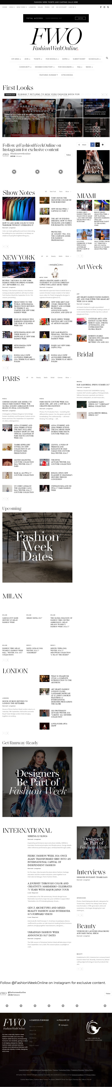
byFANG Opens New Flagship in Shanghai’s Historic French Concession (61, 476)
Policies (55, 1070)
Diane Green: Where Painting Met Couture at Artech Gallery (61, 321)
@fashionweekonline (20, 153)
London (32, 7)
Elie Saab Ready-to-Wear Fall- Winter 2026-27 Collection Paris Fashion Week (61, 335)
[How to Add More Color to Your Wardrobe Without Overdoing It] (18, 209)
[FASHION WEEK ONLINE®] (56, 39)
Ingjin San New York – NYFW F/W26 (61, 346)
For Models (51, 59)
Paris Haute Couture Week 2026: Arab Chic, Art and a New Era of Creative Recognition (55, 404)
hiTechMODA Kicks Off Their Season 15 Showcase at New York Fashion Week (24, 335)
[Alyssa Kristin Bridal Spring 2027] (82, 415)
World (61, 107)
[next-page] (7, 246)
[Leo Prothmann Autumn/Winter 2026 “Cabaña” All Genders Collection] (44, 713)
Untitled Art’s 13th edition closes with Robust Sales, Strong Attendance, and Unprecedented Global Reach (98, 324)
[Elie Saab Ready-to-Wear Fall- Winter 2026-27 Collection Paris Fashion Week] (44, 334)
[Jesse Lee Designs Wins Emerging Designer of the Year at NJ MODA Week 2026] (7, 321)
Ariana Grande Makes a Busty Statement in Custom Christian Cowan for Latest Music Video (54, 282)
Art (47, 256)
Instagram (64, 1025)
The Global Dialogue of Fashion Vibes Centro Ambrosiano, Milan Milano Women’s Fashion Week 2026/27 (61, 622)
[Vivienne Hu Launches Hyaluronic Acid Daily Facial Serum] (93, 946)
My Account (61, 7)
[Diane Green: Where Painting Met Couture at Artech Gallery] (44, 321)
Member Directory (44, 67)
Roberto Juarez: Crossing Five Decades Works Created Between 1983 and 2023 (98, 339)
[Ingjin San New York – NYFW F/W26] (44, 347)
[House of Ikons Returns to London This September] (96, 127)
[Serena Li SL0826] (69, 108)
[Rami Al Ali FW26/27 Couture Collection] (7, 475)
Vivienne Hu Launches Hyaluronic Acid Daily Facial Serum (93, 932)
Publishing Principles (77, 1070)
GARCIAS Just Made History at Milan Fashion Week (10, 620)
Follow (68, 155)
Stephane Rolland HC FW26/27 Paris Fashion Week (61, 488)
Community (24, 67)
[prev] (102, 94)
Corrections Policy (64, 1070)
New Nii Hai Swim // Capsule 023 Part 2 (60, 210)
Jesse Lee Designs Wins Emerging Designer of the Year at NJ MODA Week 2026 (24, 322)
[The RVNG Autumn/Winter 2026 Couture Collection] (44, 462)
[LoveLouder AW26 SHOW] (44, 726)
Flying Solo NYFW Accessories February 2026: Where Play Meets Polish (61, 358)
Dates (65, 59)
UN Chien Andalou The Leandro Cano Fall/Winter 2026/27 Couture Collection (24, 489)
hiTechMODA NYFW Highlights (22, 346)
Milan (40, 7)
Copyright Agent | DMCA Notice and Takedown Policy (35, 1070)
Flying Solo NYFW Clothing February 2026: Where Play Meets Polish (24, 358)
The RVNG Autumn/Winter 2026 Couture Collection (61, 462)
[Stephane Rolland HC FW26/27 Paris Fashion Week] (44, 488)
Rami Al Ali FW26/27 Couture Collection (24, 474)
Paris (47, 7)
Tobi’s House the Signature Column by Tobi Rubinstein (61, 200)
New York (21, 7)
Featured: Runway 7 (48, 75)
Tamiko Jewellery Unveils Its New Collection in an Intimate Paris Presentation (22, 449)
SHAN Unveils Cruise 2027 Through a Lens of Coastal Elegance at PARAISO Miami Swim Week (101, 245)
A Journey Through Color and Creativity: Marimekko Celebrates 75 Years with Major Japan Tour (50, 886)
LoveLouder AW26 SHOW (59, 725)
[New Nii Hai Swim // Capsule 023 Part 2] (44, 211)
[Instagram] (104, 7)
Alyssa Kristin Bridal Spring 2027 (97, 414)
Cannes (60, 377)
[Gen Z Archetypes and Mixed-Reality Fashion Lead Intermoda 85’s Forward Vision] (13, 914)
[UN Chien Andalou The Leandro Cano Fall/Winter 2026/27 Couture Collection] (7, 488)
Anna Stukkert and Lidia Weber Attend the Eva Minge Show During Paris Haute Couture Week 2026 (60, 429)
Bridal (52, 377)
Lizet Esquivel (33, 893)
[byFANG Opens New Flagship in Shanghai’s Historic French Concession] (44, 475)
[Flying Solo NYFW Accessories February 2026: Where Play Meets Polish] (44, 357)
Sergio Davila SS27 (34, 618)
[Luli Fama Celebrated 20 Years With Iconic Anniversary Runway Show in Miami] (84, 234)
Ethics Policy (89, 1070)
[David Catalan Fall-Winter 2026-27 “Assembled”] (37, 638)
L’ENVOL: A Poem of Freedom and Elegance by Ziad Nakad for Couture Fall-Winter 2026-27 (60, 449)
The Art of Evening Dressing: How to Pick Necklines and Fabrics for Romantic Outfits (61, 222)
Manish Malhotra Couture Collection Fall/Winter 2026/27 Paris (24, 463)
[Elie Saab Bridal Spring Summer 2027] (93, 370)
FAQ (78, 67)
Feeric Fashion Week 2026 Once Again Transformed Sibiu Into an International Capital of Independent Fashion (49, 860)
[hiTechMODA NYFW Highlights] (7, 347)
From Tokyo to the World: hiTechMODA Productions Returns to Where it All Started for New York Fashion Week (24, 307)
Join (11, 7)
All (46, 191)
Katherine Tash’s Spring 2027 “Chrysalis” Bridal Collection (98, 404)
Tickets (37, 59)
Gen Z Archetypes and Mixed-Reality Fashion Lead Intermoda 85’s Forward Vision (49, 910)
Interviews (81, 898)
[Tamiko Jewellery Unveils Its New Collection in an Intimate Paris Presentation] (7, 447)
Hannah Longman (9, 227)
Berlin (60, 256)
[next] (106, 94)
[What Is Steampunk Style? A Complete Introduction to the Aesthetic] (44, 678)
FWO (4, 220)
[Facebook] (100, 7)
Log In (71, 7)
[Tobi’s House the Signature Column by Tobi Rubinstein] (44, 200)
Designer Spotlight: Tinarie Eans (92, 877)
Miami (79, 210)
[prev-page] (3, 246)
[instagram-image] (14, 171)
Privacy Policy (91, 1075)
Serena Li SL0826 (28, 94)
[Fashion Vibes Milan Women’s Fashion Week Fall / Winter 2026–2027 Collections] (13, 638)
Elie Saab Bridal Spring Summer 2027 (93, 385)
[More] (102, 144)
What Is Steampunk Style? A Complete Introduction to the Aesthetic (61, 679)
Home (4, 7)
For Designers (65, 67)
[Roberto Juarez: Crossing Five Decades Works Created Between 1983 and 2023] (82, 338)
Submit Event (79, 59)
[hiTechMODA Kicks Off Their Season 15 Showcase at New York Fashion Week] (7, 334)
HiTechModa (67, 75)
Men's (28, 645)
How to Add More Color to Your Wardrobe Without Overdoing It (18, 224)
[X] (108, 7)
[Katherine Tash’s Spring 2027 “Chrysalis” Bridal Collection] (82, 404)
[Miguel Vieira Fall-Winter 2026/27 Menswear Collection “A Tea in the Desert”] (61, 638)
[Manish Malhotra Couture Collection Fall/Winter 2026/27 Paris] (7, 462)
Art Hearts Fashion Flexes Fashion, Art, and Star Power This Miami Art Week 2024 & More (93, 299)
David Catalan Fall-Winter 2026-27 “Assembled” (34, 650)
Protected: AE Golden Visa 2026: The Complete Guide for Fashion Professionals (61, 236)
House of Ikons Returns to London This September (15, 702)
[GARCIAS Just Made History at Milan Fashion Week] (13, 608)
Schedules (94, 59)
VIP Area (15, 59)
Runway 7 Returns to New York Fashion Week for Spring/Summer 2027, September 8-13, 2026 (17, 282)
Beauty (53, 256)
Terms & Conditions (78, 1075)
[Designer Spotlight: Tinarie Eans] (93, 890)
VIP (53, 7)
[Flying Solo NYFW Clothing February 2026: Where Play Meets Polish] (7, 357)
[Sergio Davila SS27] (37, 608)
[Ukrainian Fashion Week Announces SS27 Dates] (13, 938)
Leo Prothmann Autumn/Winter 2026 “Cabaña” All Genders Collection (61, 714)
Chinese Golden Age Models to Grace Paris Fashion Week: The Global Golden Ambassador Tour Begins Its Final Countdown (18, 405)
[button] (107, 58)
